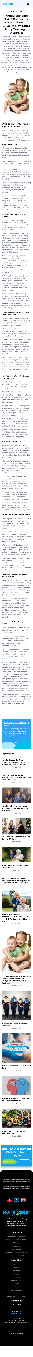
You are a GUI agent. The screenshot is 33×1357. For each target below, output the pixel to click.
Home (16, 1264)
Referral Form (9, 1162)
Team (16, 1274)
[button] (28, 4)
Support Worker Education (16, 1253)
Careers (17, 1284)
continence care (8, 656)
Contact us (16, 742)
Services (16, 1267)
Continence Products (16, 1256)
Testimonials (16, 1277)
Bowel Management (16, 1243)
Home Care (16, 1249)
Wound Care (16, 1246)
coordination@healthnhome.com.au (16, 1307)
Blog (16, 1287)
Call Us (24, 1162)
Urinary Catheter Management (16, 1240)
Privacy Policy (16, 1290)
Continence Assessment (16, 1236)
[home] (10, 4)
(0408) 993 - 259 (16, 1313)
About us (16, 1271)
